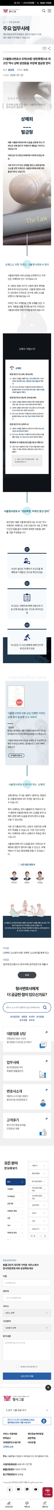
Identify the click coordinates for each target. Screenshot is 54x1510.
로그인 (17, 2)
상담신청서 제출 (27, 1376)
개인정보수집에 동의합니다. (29, 1367)
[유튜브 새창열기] (36, 1489)
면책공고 (7, 1438)
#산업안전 (15, 1016)
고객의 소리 (8, 1446)
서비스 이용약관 (10, 1433)
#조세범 (23, 1020)
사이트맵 (32, 1442)
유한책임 (32, 1438)
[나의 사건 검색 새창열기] (10, 1489)
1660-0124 (45, 2)
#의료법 (40, 1016)
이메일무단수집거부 (12, 1442)
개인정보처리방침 (35, 1433)
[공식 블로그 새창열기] (18, 1489)
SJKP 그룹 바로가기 (16, 1410)
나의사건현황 (28, 2)
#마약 (32, 1016)
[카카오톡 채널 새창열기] (27, 1489)
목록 (27, 975)
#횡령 (24, 1016)
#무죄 (32, 1020)
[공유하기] (49, 48)
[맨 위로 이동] (48, 1388)
